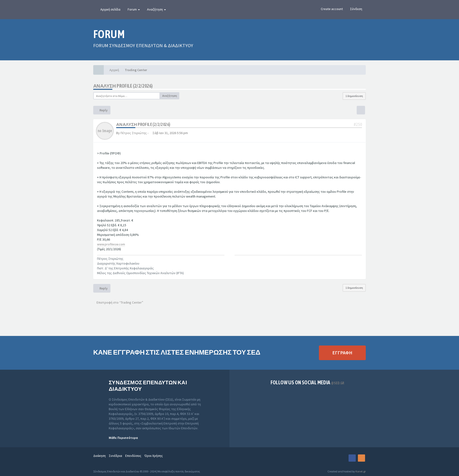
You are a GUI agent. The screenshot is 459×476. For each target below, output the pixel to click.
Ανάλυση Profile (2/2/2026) (123, 86)
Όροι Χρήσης (153, 455)
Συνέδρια (115, 455)
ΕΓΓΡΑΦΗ (342, 353)
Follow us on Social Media (307, 382)
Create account (332, 9)
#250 (358, 124)
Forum (132, 9)
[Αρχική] (98, 70)
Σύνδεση (356, 9)
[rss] (361, 458)
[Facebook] (352, 458)
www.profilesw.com (111, 244)
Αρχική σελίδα (110, 9)
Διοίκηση (99, 455)
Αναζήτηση (155, 9)
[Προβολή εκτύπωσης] (361, 110)
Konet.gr (360, 471)
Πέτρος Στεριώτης (133, 133)
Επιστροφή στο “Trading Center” (119, 302)
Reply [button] (103, 110)
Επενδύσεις (133, 455)
